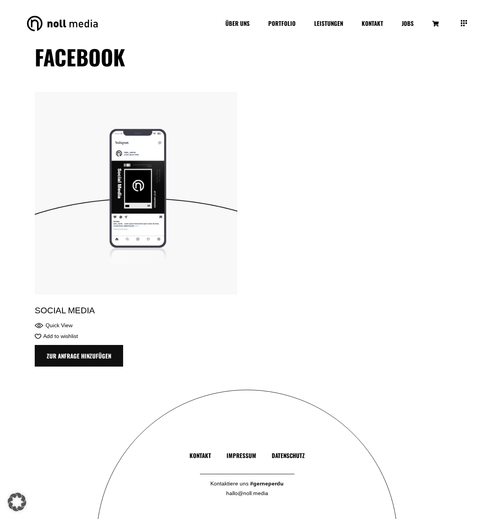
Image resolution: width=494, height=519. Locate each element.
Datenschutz (288, 455)
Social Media (65, 310)
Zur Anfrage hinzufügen (79, 356)
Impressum (241, 455)
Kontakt (200, 455)
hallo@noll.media (247, 493)
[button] (54, 325)
